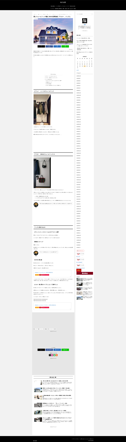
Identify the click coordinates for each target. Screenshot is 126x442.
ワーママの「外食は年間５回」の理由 (83, 38)
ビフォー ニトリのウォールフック (51, 76)
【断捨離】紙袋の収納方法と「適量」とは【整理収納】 (84, 49)
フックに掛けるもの (49, 79)
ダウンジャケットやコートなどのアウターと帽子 (54, 80)
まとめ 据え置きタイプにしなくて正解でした (53, 85)
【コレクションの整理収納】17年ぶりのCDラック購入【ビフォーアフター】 (84, 45)
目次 (52, 74)
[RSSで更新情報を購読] (57, 355)
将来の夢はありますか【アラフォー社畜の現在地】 (84, 53)
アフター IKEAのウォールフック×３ (51, 77)
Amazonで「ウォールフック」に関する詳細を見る (44, 272)
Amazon (37, 274)
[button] (92, 14)
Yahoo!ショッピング (46, 274)
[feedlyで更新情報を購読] (54, 355)
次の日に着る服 (48, 83)
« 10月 (77, 70)
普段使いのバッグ (49, 82)
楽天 (40, 274)
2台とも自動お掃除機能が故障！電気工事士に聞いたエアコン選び (84, 41)
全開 (85, 24)
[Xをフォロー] (50, 355)
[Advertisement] (53, 65)
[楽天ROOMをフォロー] (52, 355)
